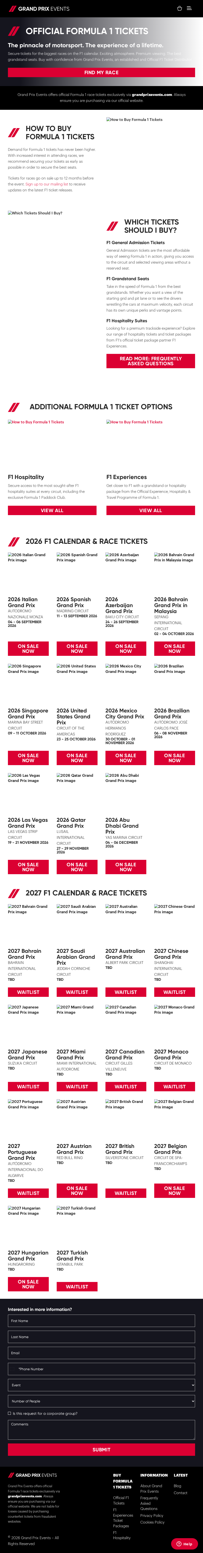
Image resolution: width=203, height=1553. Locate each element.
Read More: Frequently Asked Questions (151, 361)
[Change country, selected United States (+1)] (12, 1369)
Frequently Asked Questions (149, 1503)
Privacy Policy (151, 1516)
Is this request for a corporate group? (45, 1413)
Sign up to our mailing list (46, 184)
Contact (180, 1493)
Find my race (101, 72)
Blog (177, 1486)
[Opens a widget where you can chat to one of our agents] (184, 1544)
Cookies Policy (152, 1522)
